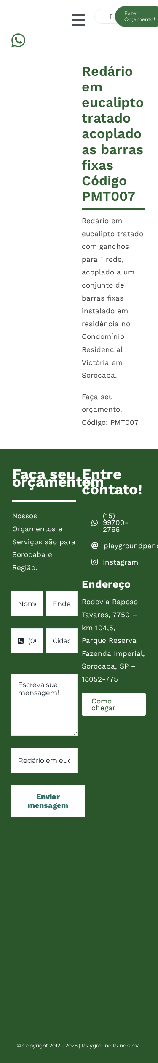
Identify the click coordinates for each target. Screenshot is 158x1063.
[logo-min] (18, 7)
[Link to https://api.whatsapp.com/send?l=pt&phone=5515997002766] (18, 40)
